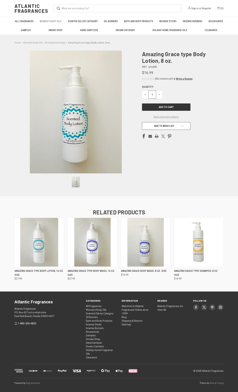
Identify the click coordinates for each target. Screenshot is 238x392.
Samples (26, 30)
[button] (183, 78)
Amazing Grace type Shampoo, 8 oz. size (196, 273)
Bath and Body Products (138, 21)
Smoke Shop (55, 30)
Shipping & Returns (132, 320)
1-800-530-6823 (27, 323)
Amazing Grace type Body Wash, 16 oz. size (91, 273)
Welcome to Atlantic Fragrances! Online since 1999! (135, 310)
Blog (124, 317)
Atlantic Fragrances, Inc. (170, 306)
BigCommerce (33, 383)
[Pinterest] (169, 136)
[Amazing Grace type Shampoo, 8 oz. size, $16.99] (199, 242)
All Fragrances (24, 21)
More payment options (166, 116)
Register (206, 8)
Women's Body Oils (51, 21)
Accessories (215, 21)
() (222, 8)
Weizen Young (217, 383)
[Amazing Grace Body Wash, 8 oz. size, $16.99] (146, 242)
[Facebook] (143, 136)
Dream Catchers (125, 30)
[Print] (156, 136)
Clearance (211, 30)
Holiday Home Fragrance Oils (169, 30)
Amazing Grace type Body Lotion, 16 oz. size (39, 273)
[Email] (150, 136)
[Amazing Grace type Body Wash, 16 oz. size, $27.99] (92, 242)
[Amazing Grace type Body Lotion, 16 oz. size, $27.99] (39, 242)
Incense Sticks (167, 21)
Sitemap (126, 324)
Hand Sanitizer (89, 30)
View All (161, 309)
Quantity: (148, 86)
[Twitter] (163, 136)
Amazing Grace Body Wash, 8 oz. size (144, 270)
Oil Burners (111, 21)
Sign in (195, 8)
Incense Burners (192, 21)
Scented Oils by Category (83, 21)
